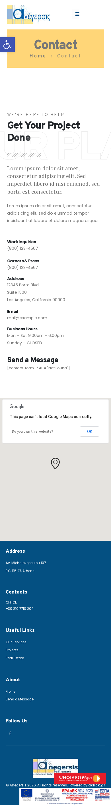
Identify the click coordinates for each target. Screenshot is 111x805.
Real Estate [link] (15, 658)
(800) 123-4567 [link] (22, 248)
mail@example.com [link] (27, 318)
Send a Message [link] (20, 699)
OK (89, 431)
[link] (7, 44)
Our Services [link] (16, 642)
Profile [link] (10, 691)
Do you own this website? (32, 432)
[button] (55, 464)
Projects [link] (12, 650)
